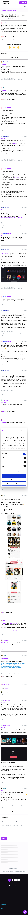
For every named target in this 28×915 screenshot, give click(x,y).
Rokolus (5, 22)
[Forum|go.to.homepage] (6, 2)
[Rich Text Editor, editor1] (14, 829)
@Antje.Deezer (4, 658)
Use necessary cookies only (14, 483)
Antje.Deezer (6, 419)
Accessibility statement (20, 871)
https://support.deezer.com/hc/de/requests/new (12, 217)
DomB (4, 495)
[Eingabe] (2, 6)
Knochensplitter (6, 700)
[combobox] (14, 6)
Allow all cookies (14, 475)
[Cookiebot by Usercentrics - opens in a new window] (20, 430)
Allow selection (14, 479)
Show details (21, 471)
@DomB (3, 642)
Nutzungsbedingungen (8, 871)
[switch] (24, 458)
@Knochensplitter (13, 623)
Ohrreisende (6, 87)
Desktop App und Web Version (9, 10)
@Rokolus (3, 64)
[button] (1, 2)
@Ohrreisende (16, 143)
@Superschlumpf (5, 235)
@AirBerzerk (4, 623)
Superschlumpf (6, 61)
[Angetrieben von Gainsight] (14, 869)
